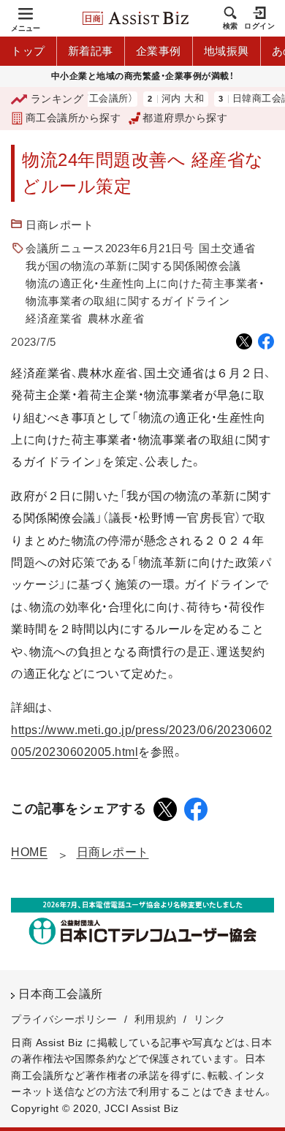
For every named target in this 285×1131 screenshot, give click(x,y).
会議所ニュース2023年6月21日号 (110, 248)
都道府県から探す (184, 118)
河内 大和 (175, 99)
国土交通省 (227, 248)
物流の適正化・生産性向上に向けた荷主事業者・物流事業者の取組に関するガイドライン (145, 292)
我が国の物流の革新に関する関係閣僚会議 (133, 266)
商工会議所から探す (73, 118)
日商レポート (60, 225)
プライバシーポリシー (64, 1019)
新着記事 (90, 51)
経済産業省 (54, 318)
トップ (28, 51)
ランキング (57, 99)
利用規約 (155, 1019)
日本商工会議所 (60, 994)
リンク (210, 1019)
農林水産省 (116, 318)
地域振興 (226, 51)
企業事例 (158, 51)
